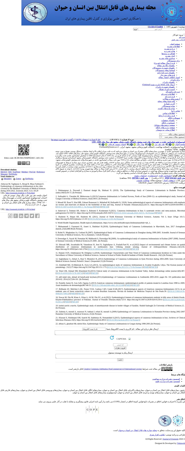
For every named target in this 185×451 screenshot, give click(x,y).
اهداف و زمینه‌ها (168, 53)
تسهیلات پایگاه (174, 118)
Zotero (18, 179)
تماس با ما (175, 111)
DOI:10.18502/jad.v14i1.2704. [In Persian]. (105, 249)
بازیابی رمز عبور (178, 40)
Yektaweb (181, 443)
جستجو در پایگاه (168, 123)
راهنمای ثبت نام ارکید (166, 73)
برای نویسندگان (173, 61)
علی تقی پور (160, 144)
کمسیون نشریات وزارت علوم (167, 381)
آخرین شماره (169, 104)
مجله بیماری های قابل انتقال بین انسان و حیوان (137, 430)
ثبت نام (182, 37)
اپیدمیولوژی (153, 176)
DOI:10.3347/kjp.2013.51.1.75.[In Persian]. (124, 267)
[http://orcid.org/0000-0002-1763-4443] (173, 145)
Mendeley (8, 179)
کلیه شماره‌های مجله (166, 101)
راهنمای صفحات (168, 120)
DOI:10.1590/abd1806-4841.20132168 (108, 285)
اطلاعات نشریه (173, 46)
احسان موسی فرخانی (117, 144)
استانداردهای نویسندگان (165, 70)
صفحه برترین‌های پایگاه (165, 127)
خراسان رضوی (140, 176)
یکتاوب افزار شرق (157, 435)
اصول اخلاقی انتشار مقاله (169, 77)
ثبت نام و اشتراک (173, 92)
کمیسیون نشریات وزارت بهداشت (166, 379)
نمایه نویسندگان (168, 106)
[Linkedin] (21, 216)
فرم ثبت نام (170, 96)
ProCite (32, 172)
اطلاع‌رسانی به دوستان (165, 130)
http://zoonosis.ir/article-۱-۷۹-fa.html (20, 209)
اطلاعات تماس (168, 113)
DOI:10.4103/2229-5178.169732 (69, 273)
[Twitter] (32, 216)
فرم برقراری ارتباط (166, 116)
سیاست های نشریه (167, 58)
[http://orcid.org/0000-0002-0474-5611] (106, 145)
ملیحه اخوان (180, 144)
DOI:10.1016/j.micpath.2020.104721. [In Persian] (135, 213)
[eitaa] (10, 216)
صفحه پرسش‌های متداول (164, 125)
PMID (97, 207)
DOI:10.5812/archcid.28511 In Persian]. (123, 320)
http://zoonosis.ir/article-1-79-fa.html (20, 193)
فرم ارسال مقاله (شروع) (164, 63)
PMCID (105, 207)
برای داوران (175, 80)
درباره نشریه (169, 49)
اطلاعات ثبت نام (168, 94)
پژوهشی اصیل (169, 180)
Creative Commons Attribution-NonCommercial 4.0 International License (112, 369)
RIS (10, 172)
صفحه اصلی (175, 44)
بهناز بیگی (140, 144)
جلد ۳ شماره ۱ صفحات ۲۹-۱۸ (88, 140)
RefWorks (13, 174)
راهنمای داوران (168, 82)
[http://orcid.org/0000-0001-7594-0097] (153, 145)
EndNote (16, 172)
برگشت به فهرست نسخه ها (62, 140)
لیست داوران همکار (167, 89)
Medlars (25, 172)
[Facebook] (37, 216)
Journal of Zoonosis (170, 439)
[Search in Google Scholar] (170, 145)
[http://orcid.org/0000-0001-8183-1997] (134, 145)
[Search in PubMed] (167, 145)
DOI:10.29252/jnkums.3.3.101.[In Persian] (106, 219)
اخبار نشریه (170, 56)
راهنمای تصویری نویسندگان (163, 68)
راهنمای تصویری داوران (165, 87)
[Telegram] (26, 216)
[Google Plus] (15, 216)
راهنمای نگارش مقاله (166, 65)
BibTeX (4, 172)
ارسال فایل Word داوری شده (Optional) (158, 85)
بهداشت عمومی (143, 180)
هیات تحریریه (169, 51)
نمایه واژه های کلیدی (166, 108)
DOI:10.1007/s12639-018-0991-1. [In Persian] (74, 207)
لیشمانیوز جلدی (165, 176)
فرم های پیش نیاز (167, 75)
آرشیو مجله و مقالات (171, 99)
